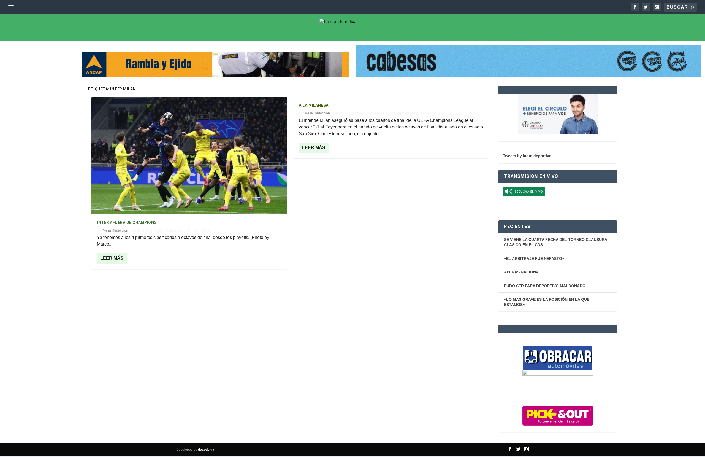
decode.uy (206, 449)
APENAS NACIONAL (522, 272)
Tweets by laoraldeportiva (527, 156)
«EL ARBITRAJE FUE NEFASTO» (534, 258)
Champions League (369, 113)
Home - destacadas (167, 230)
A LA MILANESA (314, 105)
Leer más (111, 258)
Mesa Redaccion (115, 230)
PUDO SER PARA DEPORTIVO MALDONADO (544, 286)
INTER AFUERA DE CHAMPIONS (127, 222)
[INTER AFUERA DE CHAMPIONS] (189, 155)
